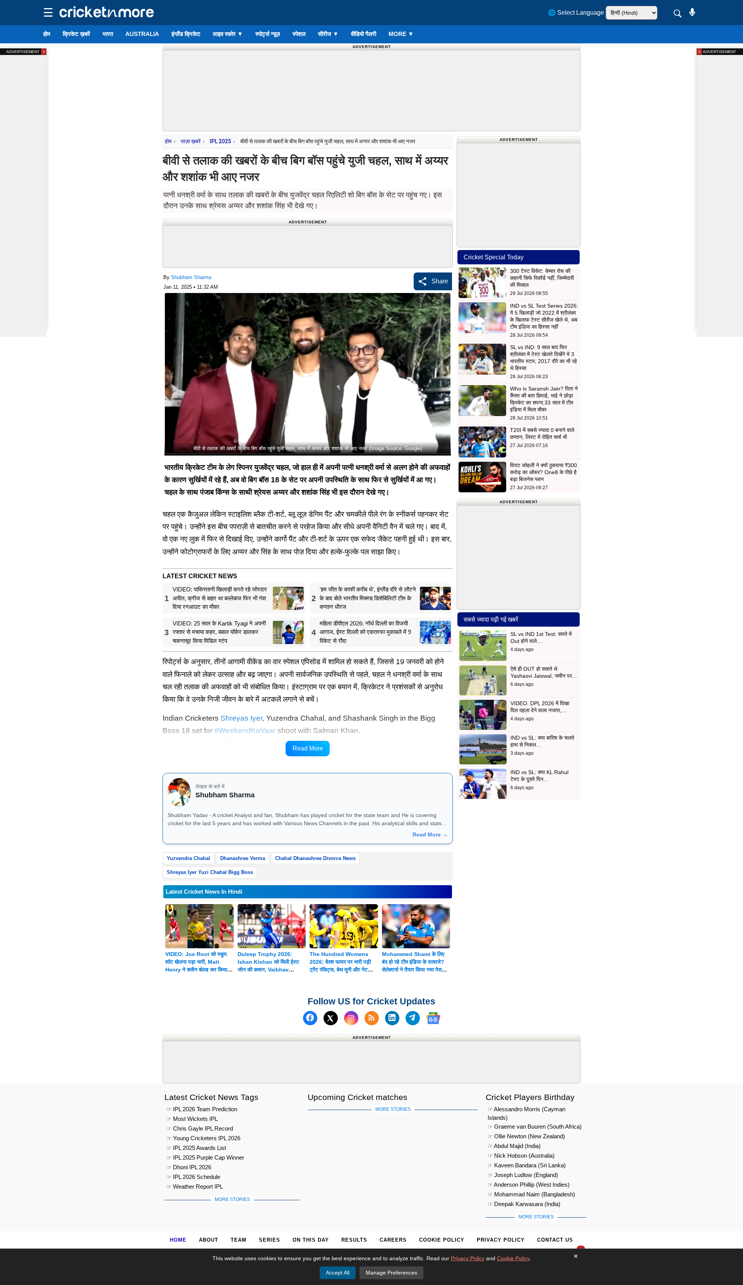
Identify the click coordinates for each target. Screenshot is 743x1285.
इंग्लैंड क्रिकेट (185, 34)
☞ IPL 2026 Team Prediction (201, 1109)
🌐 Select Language (576, 12)
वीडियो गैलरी (363, 34)
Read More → (430, 834)
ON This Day (311, 1240)
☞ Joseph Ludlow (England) (523, 1175)
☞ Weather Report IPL (194, 1186)
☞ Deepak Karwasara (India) (524, 1204)
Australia (142, 34)
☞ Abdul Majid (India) (514, 1146)
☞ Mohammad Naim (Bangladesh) (531, 1194)
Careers (393, 1240)
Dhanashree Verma (242, 858)
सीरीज (328, 34)
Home (178, 1240)
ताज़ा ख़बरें (190, 141)
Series (269, 1240)
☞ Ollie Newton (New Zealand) (526, 1136)
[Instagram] (351, 1018)
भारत (108, 34)
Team (239, 1240)
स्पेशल (299, 34)
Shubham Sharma (191, 277)
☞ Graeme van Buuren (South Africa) (535, 1126)
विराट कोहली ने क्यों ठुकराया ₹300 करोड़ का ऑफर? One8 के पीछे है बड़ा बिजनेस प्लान (543, 472)
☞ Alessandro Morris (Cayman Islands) (526, 1110)
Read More (308, 748)
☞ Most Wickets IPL (192, 1118)
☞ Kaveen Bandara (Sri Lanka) (527, 1165)
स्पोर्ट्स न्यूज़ (267, 34)
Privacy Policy (501, 1240)
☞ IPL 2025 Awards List (196, 1148)
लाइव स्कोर (228, 34)
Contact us (555, 1240)
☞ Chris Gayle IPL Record (199, 1128)
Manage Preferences (391, 1273)
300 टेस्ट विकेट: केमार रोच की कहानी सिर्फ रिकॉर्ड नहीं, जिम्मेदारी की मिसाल (542, 278)
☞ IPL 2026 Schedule (193, 1177)
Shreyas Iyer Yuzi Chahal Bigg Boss (210, 872)
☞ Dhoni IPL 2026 (188, 1167)
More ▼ (401, 34)
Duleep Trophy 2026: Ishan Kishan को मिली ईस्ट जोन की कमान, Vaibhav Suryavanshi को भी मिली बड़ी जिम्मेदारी (270, 969)
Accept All (337, 1273)
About (208, 1240)
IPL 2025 (220, 141)
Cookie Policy (441, 1240)
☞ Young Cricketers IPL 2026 (203, 1138)
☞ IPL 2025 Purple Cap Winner (205, 1157)
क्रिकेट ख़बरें (76, 34)
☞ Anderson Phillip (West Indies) (529, 1184)
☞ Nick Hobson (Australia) (521, 1155)
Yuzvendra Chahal (188, 858)
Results (354, 1240)
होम (46, 34)
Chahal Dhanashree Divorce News (315, 858)
